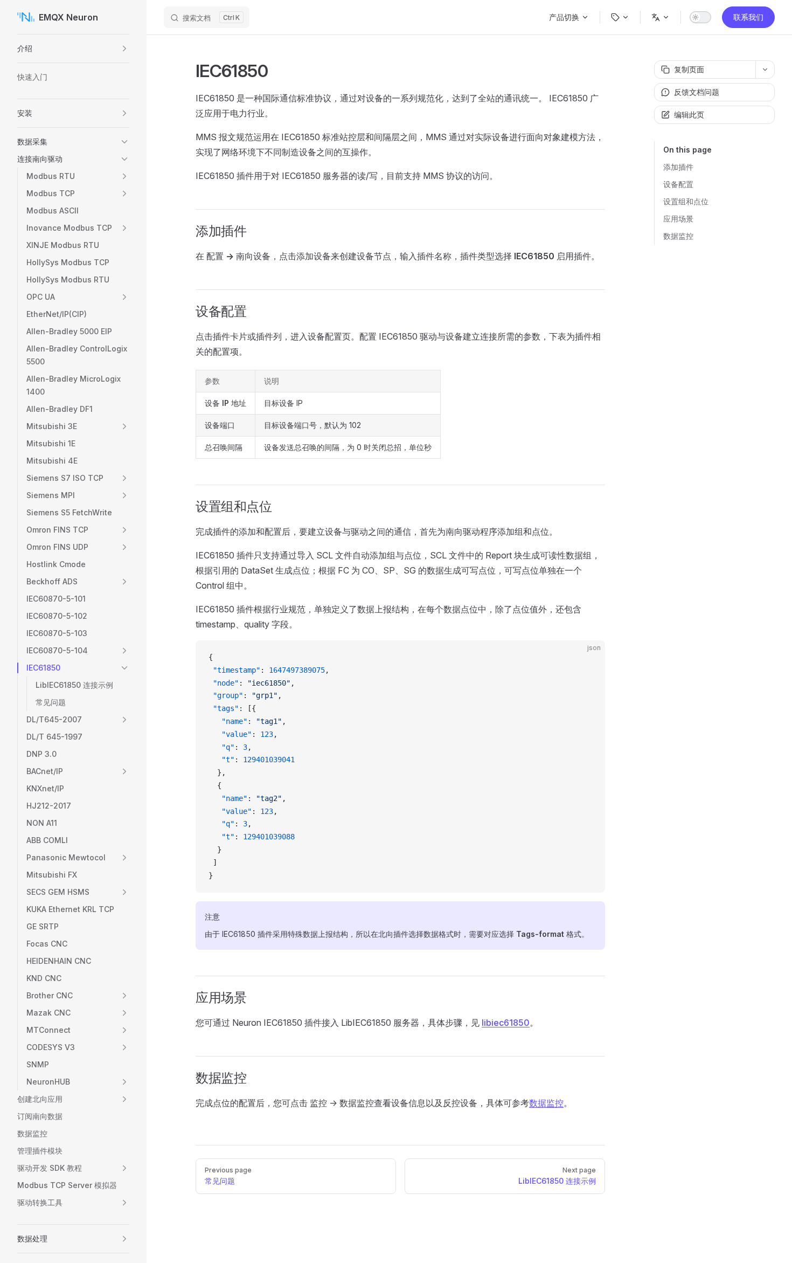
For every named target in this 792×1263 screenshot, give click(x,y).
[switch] (700, 17)
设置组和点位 (685, 201)
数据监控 (678, 235)
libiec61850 (506, 1022)
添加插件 (678, 166)
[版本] (620, 17)
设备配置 (678, 184)
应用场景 (678, 218)
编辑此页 (689, 114)
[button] (124, 48)
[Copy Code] (588, 657)
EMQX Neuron (68, 17)
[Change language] (660, 17)
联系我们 (748, 17)
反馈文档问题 (696, 91)
